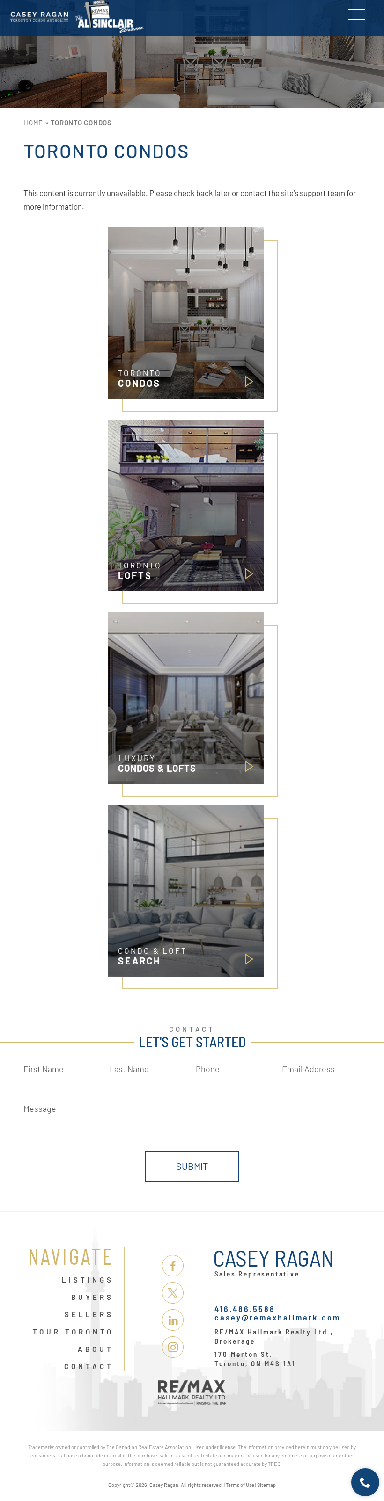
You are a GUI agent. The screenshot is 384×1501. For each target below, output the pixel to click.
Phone (208, 1069)
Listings (88, 1280)
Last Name (129, 1069)
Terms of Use (240, 1485)
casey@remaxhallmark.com (277, 1317)
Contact (89, 1366)
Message (39, 1108)
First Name (43, 1069)
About (96, 1349)
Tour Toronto (73, 1332)
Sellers (89, 1315)
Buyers (92, 1297)
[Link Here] (77, 16)
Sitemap (266, 1485)
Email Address (308, 1069)
